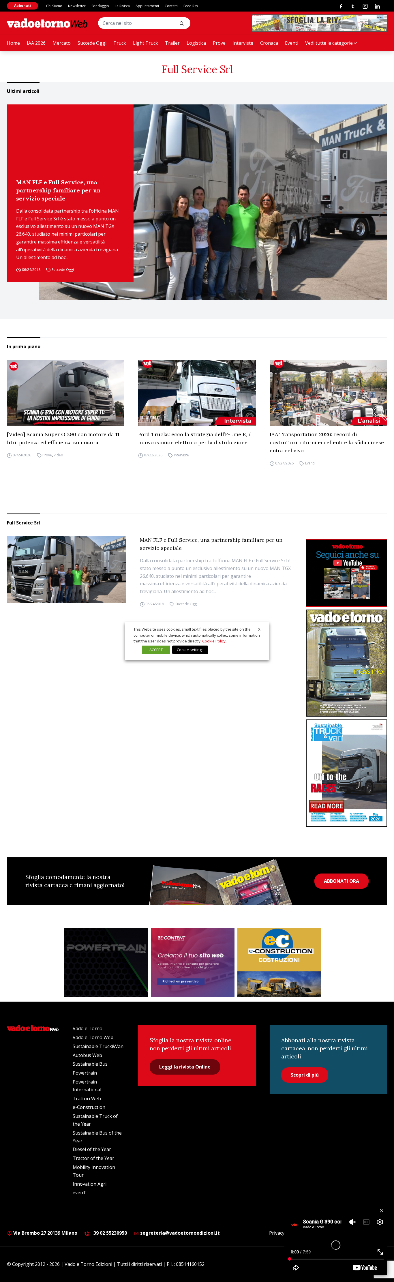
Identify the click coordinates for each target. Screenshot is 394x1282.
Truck (119, 43)
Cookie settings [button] (190, 649)
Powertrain (85, 1073)
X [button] (259, 629)
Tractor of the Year (93, 1158)
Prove (219, 43)
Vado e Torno (87, 1028)
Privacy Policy (283, 1233)
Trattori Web (87, 1098)
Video (58, 455)
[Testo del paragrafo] (319, 23)
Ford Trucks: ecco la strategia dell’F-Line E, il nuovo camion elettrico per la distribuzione (195, 438)
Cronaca (269, 43)
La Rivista (122, 5)
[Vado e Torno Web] (47, 23)
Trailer (172, 43)
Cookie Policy (214, 641)
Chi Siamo (54, 5)
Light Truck (145, 43)
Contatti (171, 5)
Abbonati (22, 5)
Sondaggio (100, 5)
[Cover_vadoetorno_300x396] (346, 663)
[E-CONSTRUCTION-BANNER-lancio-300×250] (279, 963)
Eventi (291, 43)
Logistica (196, 43)
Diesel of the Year (92, 1149)
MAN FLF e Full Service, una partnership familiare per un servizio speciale (58, 190)
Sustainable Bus (90, 1064)
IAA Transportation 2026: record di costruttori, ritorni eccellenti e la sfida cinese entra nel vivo (327, 442)
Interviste (242, 43)
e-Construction (89, 1107)
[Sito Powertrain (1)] (106, 963)
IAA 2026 (36, 43)
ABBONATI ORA (341, 881)
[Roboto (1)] (346, 573)
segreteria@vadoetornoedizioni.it (179, 1233)
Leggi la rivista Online (185, 1067)
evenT (79, 1192)
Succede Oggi (92, 43)
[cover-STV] (346, 773)
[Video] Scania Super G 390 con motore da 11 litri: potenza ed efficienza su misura (63, 438)
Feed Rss (190, 5)
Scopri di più (305, 1075)
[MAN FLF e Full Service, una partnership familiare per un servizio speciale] (213, 202)
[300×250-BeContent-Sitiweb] (192, 963)
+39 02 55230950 (108, 1233)
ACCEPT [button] (156, 649)
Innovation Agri (89, 1184)
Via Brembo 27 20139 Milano (44, 1233)
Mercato (61, 43)
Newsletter (77, 5)
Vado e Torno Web (93, 1037)
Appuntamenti (147, 5)
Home (13, 43)
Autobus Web (87, 1055)
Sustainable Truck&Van (98, 1046)
